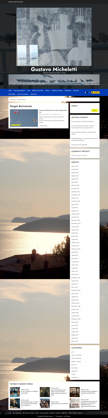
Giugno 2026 (74, 172)
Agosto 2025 (74, 204)
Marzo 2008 (74, 322)
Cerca (74, 106)
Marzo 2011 (74, 287)
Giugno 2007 (74, 332)
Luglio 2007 (74, 328)
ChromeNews (59, 416)
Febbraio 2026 (75, 185)
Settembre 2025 (75, 201)
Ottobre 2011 (75, 274)
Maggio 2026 (75, 176)
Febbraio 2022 (75, 242)
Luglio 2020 (74, 252)
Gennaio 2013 (75, 262)
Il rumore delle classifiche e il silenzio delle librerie (89, 392)
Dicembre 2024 (75, 220)
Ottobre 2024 (75, 226)
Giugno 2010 (74, 300)
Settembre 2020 (75, 249)
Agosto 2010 (74, 293)
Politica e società (22, 94)
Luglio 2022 (74, 239)
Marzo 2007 (74, 341)
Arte (72, 352)
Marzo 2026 (74, 182)
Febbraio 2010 (75, 303)
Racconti (76, 90)
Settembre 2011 (75, 277)
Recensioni (68, 90)
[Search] (89, 92)
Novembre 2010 (75, 290)
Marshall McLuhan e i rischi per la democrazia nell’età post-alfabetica (29, 403)
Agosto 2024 (74, 230)
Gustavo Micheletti (54, 69)
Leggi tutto (43, 125)
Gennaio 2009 (75, 316)
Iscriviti (96, 92)
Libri (28, 90)
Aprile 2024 (74, 233)
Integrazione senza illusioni (79, 145)
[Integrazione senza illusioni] (45, 403)
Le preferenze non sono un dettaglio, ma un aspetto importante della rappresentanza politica (89, 404)
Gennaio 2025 (75, 217)
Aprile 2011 (74, 284)
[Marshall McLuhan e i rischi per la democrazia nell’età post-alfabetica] (15, 403)
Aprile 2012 (74, 271)
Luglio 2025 (74, 207)
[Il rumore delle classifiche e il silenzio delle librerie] (75, 392)
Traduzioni (33, 94)
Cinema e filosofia (57, 90)
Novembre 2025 (75, 195)
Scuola (47, 90)
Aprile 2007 (74, 338)
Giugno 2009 (74, 312)
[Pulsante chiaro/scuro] (86, 92)
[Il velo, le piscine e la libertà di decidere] (15, 392)
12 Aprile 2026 (55, 114)
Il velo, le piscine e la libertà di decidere (82, 121)
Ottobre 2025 (75, 198)
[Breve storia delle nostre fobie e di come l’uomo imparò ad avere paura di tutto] (45, 392)
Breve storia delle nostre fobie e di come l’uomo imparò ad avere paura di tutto (59, 392)
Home (10, 90)
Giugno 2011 (74, 281)
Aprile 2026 (74, 179)
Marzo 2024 (74, 236)
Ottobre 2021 (75, 246)
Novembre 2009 (75, 306)
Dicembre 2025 (75, 191)
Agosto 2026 (74, 166)
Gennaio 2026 (75, 188)
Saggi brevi (11, 94)
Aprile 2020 (74, 255)
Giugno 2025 (74, 211)
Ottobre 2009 (75, 309)
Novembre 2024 (75, 223)
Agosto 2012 (74, 265)
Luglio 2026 (74, 169)
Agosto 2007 (74, 325)
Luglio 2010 (74, 297)
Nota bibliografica (19, 90)
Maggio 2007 (75, 335)
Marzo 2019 (74, 258)
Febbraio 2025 (75, 214)
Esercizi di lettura (37, 90)
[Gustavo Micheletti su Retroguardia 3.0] (24, 118)
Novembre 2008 (75, 319)
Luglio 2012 (74, 268)
